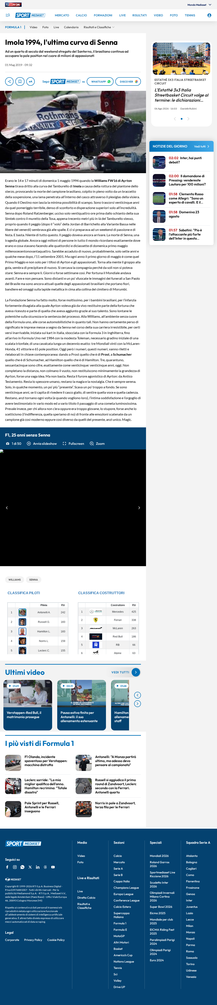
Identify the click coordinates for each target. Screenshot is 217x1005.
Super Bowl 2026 (161, 907)
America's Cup (123, 955)
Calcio (118, 856)
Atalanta (192, 856)
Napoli (190, 938)
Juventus (192, 907)
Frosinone (192, 888)
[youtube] (53, 867)
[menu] (7, 15)
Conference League (126, 900)
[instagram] (15, 867)
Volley (117, 981)
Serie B (118, 875)
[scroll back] (137, 695)
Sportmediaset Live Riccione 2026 (162, 874)
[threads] (45, 867)
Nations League (124, 961)
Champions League (126, 888)
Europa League (123, 894)
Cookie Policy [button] (56, 940)
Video (81, 856)
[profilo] (209, 15)
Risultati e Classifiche (84, 906)
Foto (80, 862)
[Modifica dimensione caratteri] (30, 81)
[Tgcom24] (13, 5)
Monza (190, 932)
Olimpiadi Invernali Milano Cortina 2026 (162, 896)
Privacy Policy (33, 940)
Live (80, 891)
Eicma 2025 (158, 913)
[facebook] (7, 867)
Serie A (118, 868)
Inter (189, 900)
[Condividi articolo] (9, 81)
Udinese (191, 970)
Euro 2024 (157, 960)
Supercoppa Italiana (121, 915)
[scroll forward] (137, 703)
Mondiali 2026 (159, 856)
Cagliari (191, 868)
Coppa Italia (122, 881)
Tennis (118, 968)
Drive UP (119, 987)
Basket (118, 949)
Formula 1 (120, 923)
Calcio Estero (122, 907)
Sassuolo (192, 958)
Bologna (191, 862)
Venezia (191, 977)
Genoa (190, 894)
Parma (190, 945)
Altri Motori (121, 942)
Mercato (119, 862)
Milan (189, 926)
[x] (30, 867)
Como (190, 875)
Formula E (120, 930)
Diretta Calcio (86, 898)
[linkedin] (38, 867)
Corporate (12, 940)
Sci (115, 974)
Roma (190, 951)
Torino (190, 964)
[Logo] (30, 15)
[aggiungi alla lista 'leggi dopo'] (20, 81)
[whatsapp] (22, 867)
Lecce (190, 919)
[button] (41, 443)
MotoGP (119, 936)
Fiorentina (193, 881)
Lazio (189, 913)
